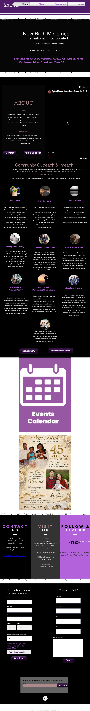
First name (10, 598)
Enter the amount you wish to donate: (16, 634)
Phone (18, 623)
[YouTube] (76, 542)
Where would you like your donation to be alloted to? (16, 646)
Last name (9, 606)
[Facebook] (72, 542)
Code (8, 623)
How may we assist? (58, 637)
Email (8, 614)
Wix (58, 710)
